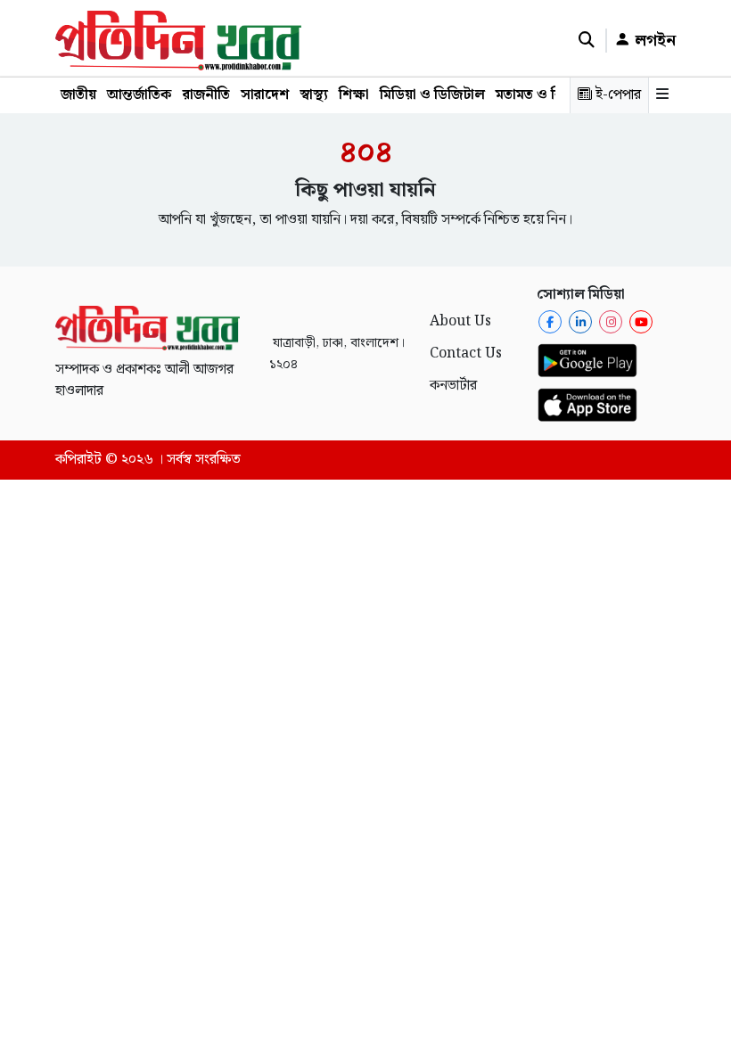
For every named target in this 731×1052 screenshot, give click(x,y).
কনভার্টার (453, 385)
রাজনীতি (206, 95)
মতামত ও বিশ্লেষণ (546, 95)
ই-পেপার (616, 95)
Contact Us (466, 353)
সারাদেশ (265, 95)
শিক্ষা (354, 95)
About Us (460, 321)
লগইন (653, 41)
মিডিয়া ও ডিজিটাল (432, 95)
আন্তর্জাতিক (139, 95)
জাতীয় (78, 95)
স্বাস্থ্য (314, 95)
